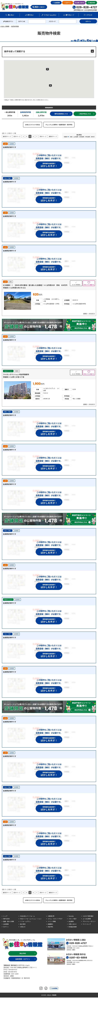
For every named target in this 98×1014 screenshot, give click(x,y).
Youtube (71, 916)
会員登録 (57, 3)
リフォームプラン (25, 921)
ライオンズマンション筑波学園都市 (16, 374)
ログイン (68, 3)
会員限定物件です (9, 147)
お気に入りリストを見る (32, 125)
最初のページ (7, 136)
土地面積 (76, 136)
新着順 (65, 136)
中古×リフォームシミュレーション (31, 919)
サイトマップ (87, 924)
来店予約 (92, 3)
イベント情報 (52, 921)
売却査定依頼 (73, 927)
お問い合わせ (80, 3)
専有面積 (87, 136)
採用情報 (55, 988)
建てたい (69, 15)
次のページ (43, 136)
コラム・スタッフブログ (55, 919)
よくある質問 (87, 919)
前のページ (17, 136)
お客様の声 (51, 916)
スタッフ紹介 (73, 919)
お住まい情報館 (15, 6)
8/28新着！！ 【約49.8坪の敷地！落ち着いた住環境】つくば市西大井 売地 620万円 (35, 285)
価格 (71, 136)
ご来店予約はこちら (85, 114)
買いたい (11, 15)
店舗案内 (50, 924)
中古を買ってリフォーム (27, 916)
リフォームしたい (50, 15)
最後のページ (53, 136)
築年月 (93, 136)
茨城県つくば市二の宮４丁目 (13, 377)
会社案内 (71, 921)
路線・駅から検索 (8, 921)
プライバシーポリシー (89, 921)
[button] (50, 85)
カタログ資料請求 (88, 916)
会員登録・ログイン (22, 959)
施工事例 (22, 924)
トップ (5, 916)
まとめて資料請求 (76, 284)
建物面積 (81, 136)
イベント (89, 15)
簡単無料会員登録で (49, 164)
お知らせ (22, 927)
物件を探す (6, 919)
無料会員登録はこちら (61, 114)
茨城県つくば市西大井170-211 (14, 288)
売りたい (30, 15)
